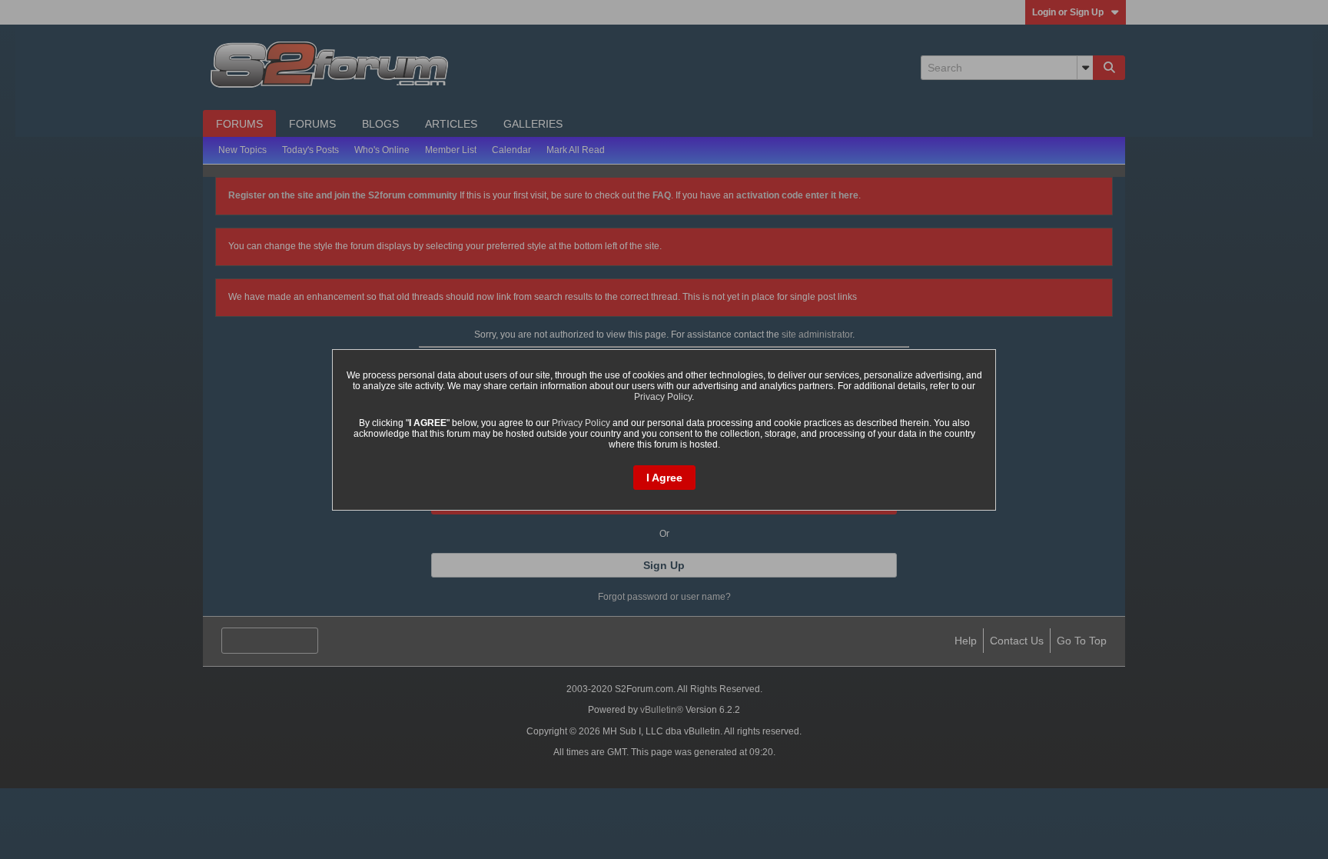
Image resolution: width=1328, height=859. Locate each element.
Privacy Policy (663, 396)
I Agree (664, 477)
